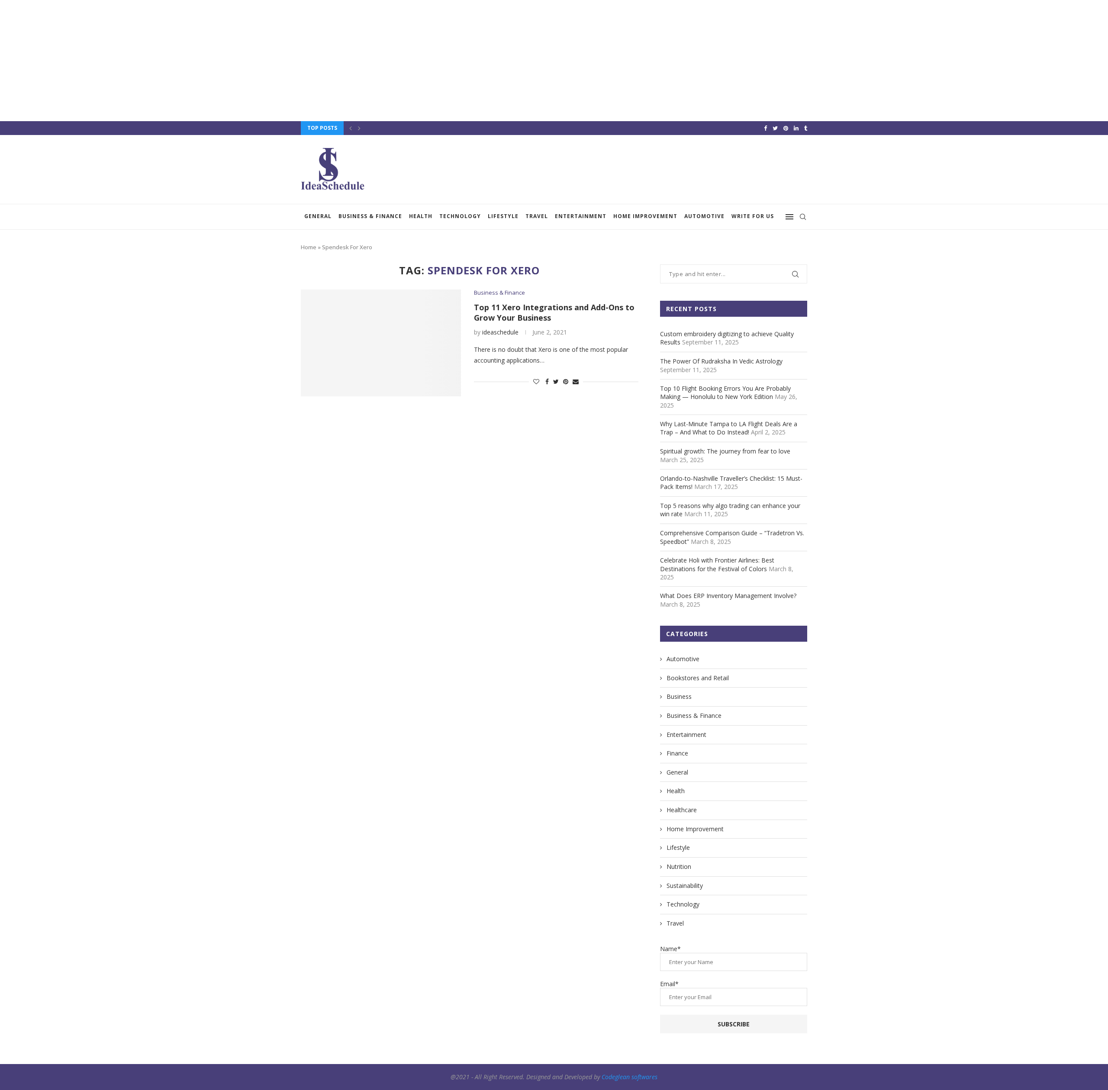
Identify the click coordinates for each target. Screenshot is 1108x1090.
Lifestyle (503, 216)
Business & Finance (370, 216)
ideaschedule (500, 332)
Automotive (704, 216)
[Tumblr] (805, 128)
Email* (669, 984)
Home (308, 247)
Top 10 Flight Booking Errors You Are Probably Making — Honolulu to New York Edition (725, 392)
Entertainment (580, 216)
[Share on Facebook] (547, 381)
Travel (536, 216)
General (318, 216)
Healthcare (682, 810)
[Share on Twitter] (556, 381)
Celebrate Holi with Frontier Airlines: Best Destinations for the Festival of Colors (717, 564)
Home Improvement (645, 216)
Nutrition (679, 866)
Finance (677, 753)
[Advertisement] (259, 60)
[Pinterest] (785, 128)
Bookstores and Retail (698, 678)
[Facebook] (765, 128)
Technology (460, 216)
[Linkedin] (796, 128)
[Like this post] (536, 381)
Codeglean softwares (629, 1077)
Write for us (752, 216)
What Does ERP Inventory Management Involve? (728, 596)
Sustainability (685, 885)
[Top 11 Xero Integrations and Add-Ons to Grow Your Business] (381, 342)
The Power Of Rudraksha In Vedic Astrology (721, 361)
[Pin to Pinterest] (565, 381)
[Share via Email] (576, 381)
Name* (670, 949)
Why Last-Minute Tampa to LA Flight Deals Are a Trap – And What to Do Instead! (728, 428)
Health (420, 216)
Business (679, 696)
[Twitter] (775, 128)
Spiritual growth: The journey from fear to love (725, 451)
